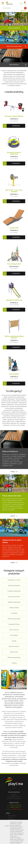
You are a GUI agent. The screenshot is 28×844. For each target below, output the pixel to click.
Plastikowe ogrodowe (14, 657)
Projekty (14, 663)
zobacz (12, 471)
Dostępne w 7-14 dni (14, 580)
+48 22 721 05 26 (15, 805)
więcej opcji (23, 10)
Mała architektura (14, 646)
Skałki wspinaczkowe (14, 619)
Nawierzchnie (14, 652)
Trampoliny (14, 613)
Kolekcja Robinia (14, 608)
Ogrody (14, 641)
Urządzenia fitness (14, 624)
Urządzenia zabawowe (14, 591)
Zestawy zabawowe (14, 585)
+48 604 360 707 (15, 807)
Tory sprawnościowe (14, 596)
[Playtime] (8, 3)
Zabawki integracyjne (14, 602)
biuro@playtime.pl (16, 809)
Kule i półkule (14, 635)
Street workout (14, 630)
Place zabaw (12, 815)
